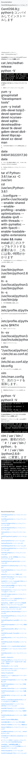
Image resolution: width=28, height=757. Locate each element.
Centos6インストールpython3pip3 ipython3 (13, 646)
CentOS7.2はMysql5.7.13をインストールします (14, 753)
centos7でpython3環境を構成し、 (10, 719)
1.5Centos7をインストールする (9, 666)
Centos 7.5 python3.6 (7, 673)
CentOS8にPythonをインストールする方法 (12, 708)
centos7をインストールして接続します (11, 574)
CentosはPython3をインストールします (12, 543)
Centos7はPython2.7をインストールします (13, 540)
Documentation (6, 2)
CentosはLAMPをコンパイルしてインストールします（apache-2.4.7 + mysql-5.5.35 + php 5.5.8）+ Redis (13, 661)
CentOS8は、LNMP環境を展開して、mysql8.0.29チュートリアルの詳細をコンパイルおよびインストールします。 (13, 746)
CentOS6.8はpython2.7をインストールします (13, 546)
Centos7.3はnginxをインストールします (12, 750)
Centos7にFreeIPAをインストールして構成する (14, 724)
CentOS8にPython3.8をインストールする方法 (13, 688)
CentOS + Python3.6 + (7, 657)
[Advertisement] (14, 36)
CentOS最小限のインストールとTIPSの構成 (13, 722)
